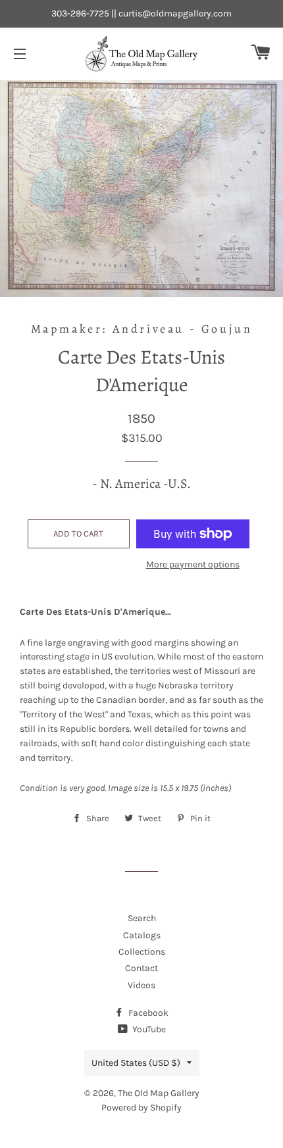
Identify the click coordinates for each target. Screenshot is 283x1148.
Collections (141, 951)
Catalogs (142, 935)
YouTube (148, 1029)
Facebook (147, 1012)
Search (142, 918)
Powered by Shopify (141, 1107)
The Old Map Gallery (158, 1093)
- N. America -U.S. (141, 483)
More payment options (193, 564)
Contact (141, 968)
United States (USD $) (135, 1062)
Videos (141, 985)
